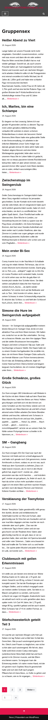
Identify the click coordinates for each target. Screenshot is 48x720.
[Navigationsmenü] (5, 13)
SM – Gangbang (14, 442)
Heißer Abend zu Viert (18, 40)
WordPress (34, 717)
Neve (11, 717)
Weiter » (30, 690)
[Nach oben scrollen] (24, 711)
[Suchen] (44, 14)
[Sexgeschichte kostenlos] (24, 5)
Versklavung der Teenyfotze (23, 499)
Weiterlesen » (13, 99)
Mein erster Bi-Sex (16, 251)
